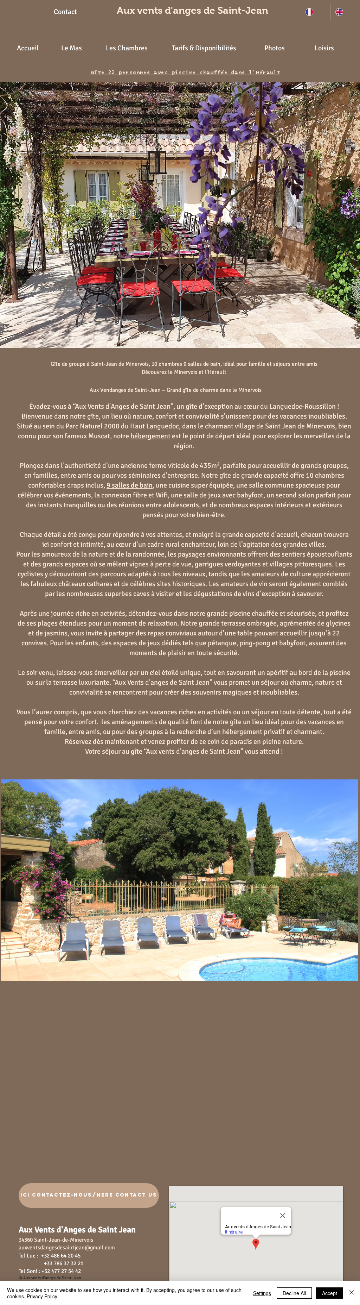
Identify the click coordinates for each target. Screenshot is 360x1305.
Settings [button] (262, 1293)
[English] (345, 12)
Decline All (294, 1293)
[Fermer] (351, 1293)
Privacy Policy (42, 1296)
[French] (315, 12)
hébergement (150, 436)
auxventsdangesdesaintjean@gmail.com (67, 1247)
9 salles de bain (130, 485)
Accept (329, 1293)
